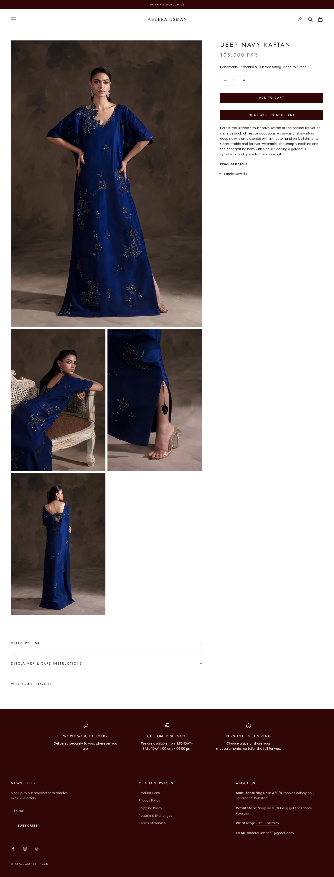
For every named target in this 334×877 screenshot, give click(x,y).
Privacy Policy (149, 800)
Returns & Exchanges (155, 815)
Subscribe (27, 825)
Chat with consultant (272, 115)
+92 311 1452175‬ (267, 823)
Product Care (149, 793)
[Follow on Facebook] (13, 849)
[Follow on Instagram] (25, 849)
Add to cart (271, 98)
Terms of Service (152, 823)
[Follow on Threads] (37, 849)
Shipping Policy (150, 808)
